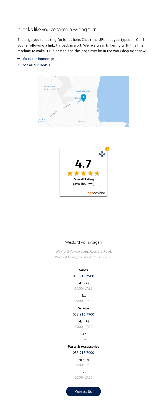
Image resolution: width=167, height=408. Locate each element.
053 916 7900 (83, 276)
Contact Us (83, 391)
